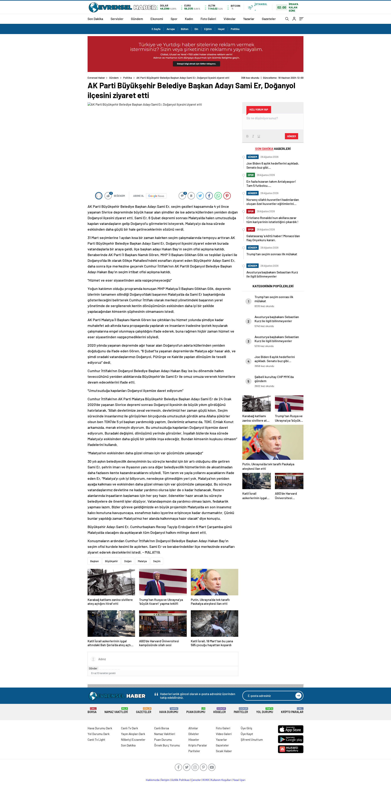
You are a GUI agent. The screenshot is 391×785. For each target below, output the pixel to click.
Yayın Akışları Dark (133, 734)
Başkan (94, 561)
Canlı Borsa (161, 728)
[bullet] (112, 669)
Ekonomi (156, 19)
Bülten (184, 29)
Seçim (156, 561)
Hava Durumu (168, 710)
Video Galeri (224, 734)
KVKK (206, 780)
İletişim (165, 780)
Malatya (142, 561)
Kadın (189, 19)
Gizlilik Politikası (180, 780)
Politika (235, 29)
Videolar (230, 19)
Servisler (117, 19)
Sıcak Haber (224, 751)
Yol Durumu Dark (99, 734)
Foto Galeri (208, 19)
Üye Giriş (246, 728)
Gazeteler (269, 19)
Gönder (93, 668)
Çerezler (196, 780)
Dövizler (193, 734)
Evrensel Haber (96, 77)
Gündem (137, 19)
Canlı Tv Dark (129, 728)
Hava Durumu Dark (100, 728)
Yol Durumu (264, 710)
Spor (174, 19)
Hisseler (219, 710)
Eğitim (208, 29)
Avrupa (171, 29)
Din (196, 29)
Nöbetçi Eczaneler (133, 739)
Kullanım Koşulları (221, 780)
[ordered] (109, 669)
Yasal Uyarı (239, 780)
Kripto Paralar (292, 710)
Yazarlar (248, 19)
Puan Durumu (195, 710)
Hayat (221, 29)
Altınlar (193, 728)
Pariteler (241, 710)
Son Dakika (95, 19)
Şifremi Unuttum (252, 739)
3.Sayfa (156, 29)
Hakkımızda (152, 780)
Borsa (92, 710)
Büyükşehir (111, 561)
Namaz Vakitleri (116, 710)
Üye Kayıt (247, 734)
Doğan (128, 561)
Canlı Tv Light (96, 739)
